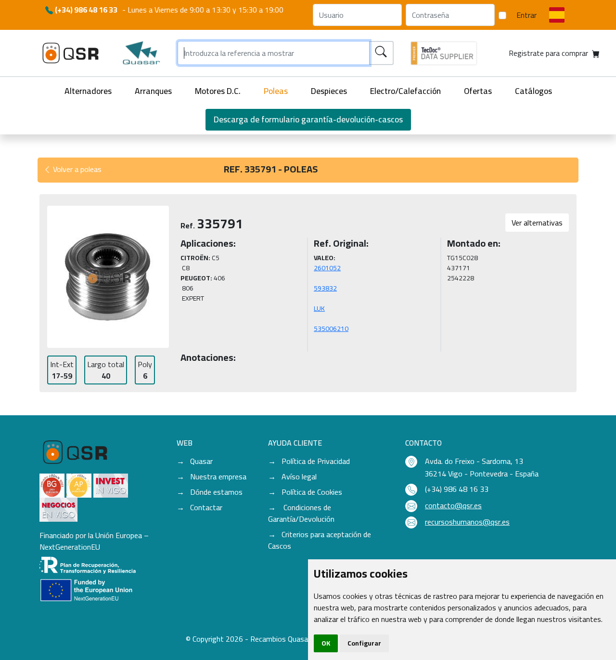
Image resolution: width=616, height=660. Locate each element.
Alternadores (88, 91)
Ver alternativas (537, 222)
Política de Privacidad (316, 461)
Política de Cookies (312, 492)
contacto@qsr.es (453, 505)
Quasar (201, 461)
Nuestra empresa (218, 476)
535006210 (331, 328)
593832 (325, 288)
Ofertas (478, 91)
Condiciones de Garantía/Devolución (301, 513)
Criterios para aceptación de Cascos (319, 540)
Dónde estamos (216, 492)
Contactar (206, 507)
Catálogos (533, 91)
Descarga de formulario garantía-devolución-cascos (308, 119)
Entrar (526, 15)
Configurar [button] (364, 643)
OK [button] (325, 643)
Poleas (276, 91)
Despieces (329, 91)
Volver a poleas (76, 169)
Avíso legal (299, 476)
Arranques (153, 91)
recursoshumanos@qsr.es (467, 522)
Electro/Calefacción (405, 91)
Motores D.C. (218, 91)
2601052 (327, 268)
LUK (319, 308)
